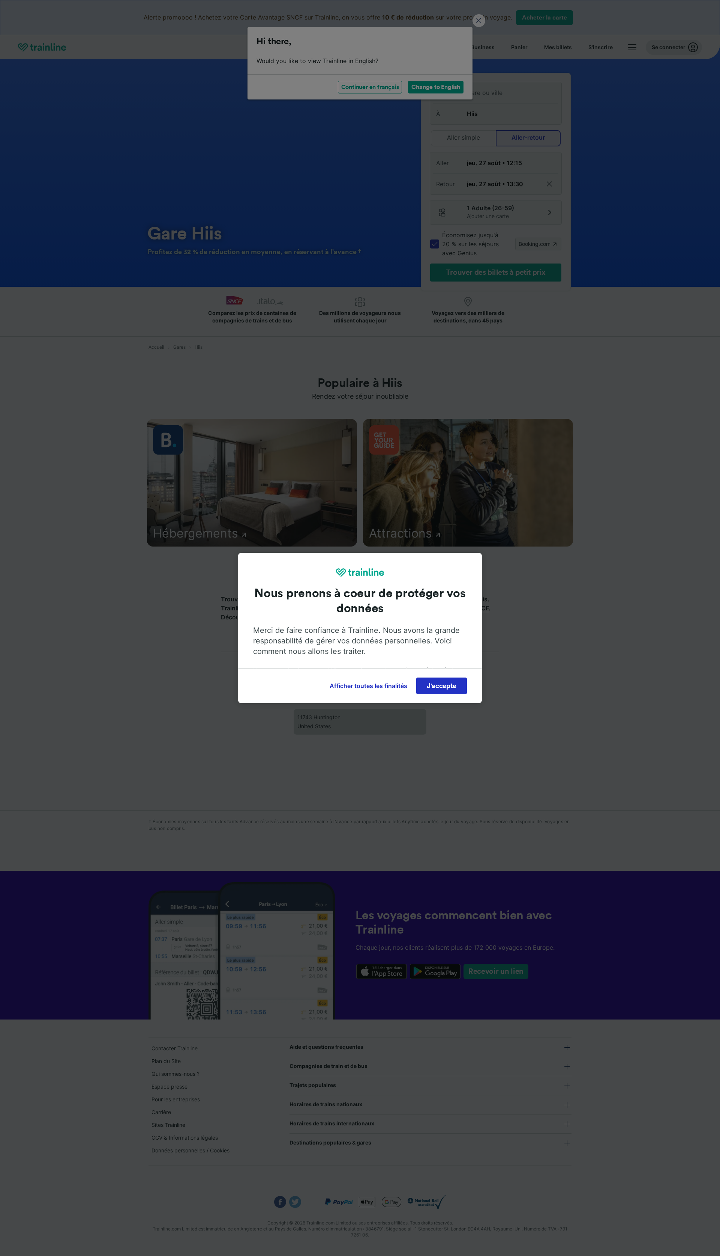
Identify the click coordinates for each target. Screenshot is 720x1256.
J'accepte (441, 685)
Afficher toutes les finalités (368, 686)
